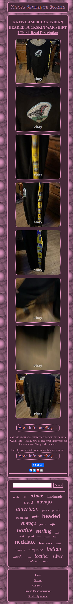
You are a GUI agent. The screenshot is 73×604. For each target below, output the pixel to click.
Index (38, 575)
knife (55, 537)
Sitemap (38, 580)
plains (47, 537)
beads (17, 556)
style (35, 517)
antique (20, 550)
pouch (56, 510)
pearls (43, 524)
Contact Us (37, 585)
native (24, 530)
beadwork (45, 543)
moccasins (22, 517)
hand (58, 543)
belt (39, 536)
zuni (45, 561)
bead (28, 502)
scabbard (33, 561)
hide (25, 497)
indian (54, 549)
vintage (28, 523)
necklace (25, 542)
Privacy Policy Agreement (38, 590)
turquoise (36, 550)
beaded (51, 516)
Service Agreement (37, 596)
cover (28, 557)
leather (42, 556)
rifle (52, 524)
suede (57, 533)
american (27, 508)
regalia (16, 497)
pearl (31, 536)
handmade (55, 496)
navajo (44, 502)
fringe (45, 510)
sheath (21, 536)
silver (58, 556)
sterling (44, 531)
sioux (37, 496)
